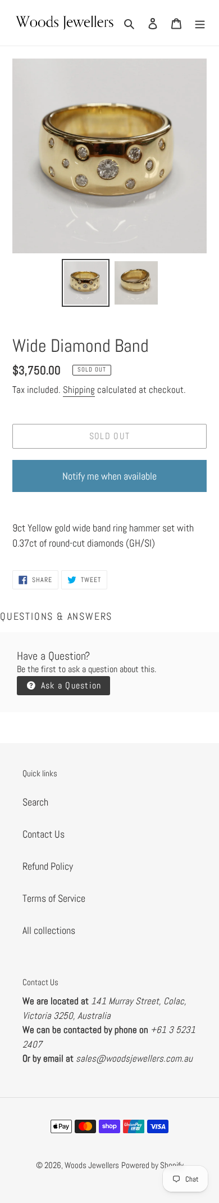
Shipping (79, 389)
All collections (48, 930)
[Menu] (200, 23)
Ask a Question (69, 685)
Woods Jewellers (92, 1165)
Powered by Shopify (152, 1165)
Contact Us (43, 834)
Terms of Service (53, 898)
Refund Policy (47, 866)
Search (35, 801)
